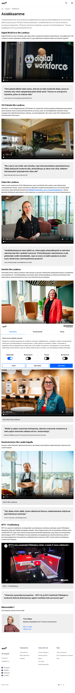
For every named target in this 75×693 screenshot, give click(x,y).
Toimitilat (7, 8)
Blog (58, 658)
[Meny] (72, 3)
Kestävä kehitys (42, 655)
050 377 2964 (27, 627)
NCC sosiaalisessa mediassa (65, 655)
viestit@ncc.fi (5, 661)
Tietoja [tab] (62, 331)
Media (40, 658)
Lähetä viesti (27, 629)
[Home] (2, 9)
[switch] (28, 358)
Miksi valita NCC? (25, 655)
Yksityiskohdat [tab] (37, 331)
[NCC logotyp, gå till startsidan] (4, 3)
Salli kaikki (61, 365)
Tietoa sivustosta (62, 652)
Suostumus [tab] (13, 331)
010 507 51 (4, 658)
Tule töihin (41, 661)
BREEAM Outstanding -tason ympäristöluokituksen (45, 190)
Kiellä (13, 365)
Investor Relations (43, 652)
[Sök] (66, 3)
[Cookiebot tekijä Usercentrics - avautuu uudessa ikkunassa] (65, 326)
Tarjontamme (24, 652)
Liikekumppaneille (43, 664)
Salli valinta (37, 365)
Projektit (22, 658)
